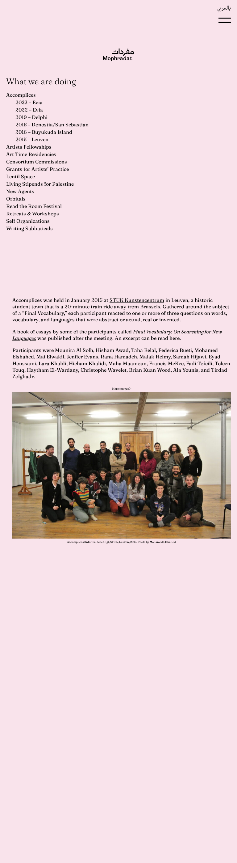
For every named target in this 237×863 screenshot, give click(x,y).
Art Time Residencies (31, 154)
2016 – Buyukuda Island (43, 132)
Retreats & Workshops (32, 213)
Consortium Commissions (36, 162)
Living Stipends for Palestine (40, 184)
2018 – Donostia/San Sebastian (52, 124)
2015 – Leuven (31, 139)
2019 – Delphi (31, 117)
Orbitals (16, 199)
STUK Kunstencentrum (137, 300)
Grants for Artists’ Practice (37, 169)
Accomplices (21, 95)
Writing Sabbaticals (29, 228)
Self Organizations (28, 221)
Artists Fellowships (29, 147)
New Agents (20, 191)
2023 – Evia (29, 102)
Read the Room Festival (34, 206)
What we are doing (41, 81)
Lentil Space (20, 176)
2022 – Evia (29, 110)
